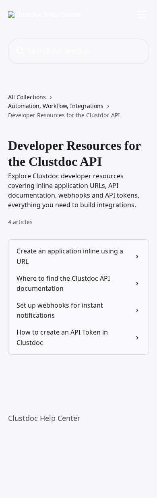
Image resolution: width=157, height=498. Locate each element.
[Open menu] (141, 14)
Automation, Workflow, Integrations (55, 106)
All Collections (27, 97)
